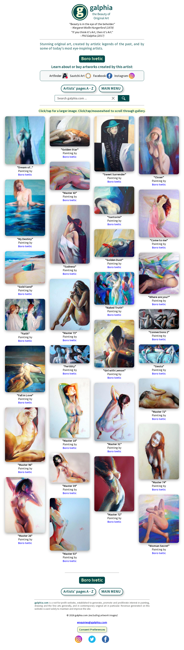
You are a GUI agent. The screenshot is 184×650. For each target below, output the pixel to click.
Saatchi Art (77, 76)
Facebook (99, 76)
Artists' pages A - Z (78, 88)
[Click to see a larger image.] (25, 140)
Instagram (121, 76)
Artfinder (55, 76)
